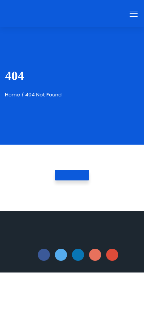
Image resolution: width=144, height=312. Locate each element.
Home (12, 94)
